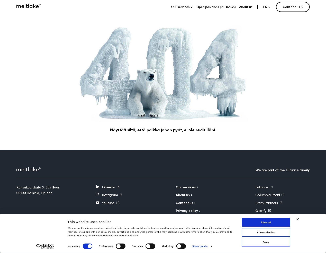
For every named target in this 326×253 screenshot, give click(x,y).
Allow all (266, 222)
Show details (200, 246)
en (265, 7)
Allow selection (266, 232)
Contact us (291, 7)
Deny (266, 242)
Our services (180, 7)
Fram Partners (266, 203)
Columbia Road (267, 195)
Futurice (261, 187)
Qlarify (261, 210)
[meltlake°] (28, 6)
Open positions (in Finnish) (216, 7)
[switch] (120, 246)
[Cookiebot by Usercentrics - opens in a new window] (45, 246)
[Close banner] (297, 219)
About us (245, 7)
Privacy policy (187, 210)
